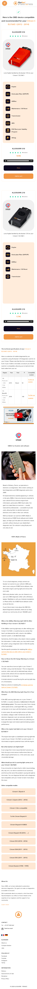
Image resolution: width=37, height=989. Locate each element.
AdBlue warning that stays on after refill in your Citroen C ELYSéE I (16, 652)
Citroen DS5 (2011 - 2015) (18, 857)
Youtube (3, 958)
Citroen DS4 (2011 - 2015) (18, 849)
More (18, 329)
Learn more (5, 904)
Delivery (3, 971)
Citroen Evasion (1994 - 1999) (18, 866)
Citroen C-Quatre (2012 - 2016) (18, 800)
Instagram (4, 960)
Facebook (4, 956)
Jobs (2, 948)
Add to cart (18, 337)
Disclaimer (4, 976)
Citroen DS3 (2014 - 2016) (18, 841)
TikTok (3, 962)
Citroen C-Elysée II (18, 791)
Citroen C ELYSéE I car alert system (21, 739)
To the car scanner (31, 397)
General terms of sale (7, 973)
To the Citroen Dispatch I (18, 816)
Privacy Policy (5, 978)
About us (4, 943)
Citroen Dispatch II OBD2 (18, 824)
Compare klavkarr (6, 945)
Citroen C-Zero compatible (18, 808)
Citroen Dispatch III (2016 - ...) (18, 833)
